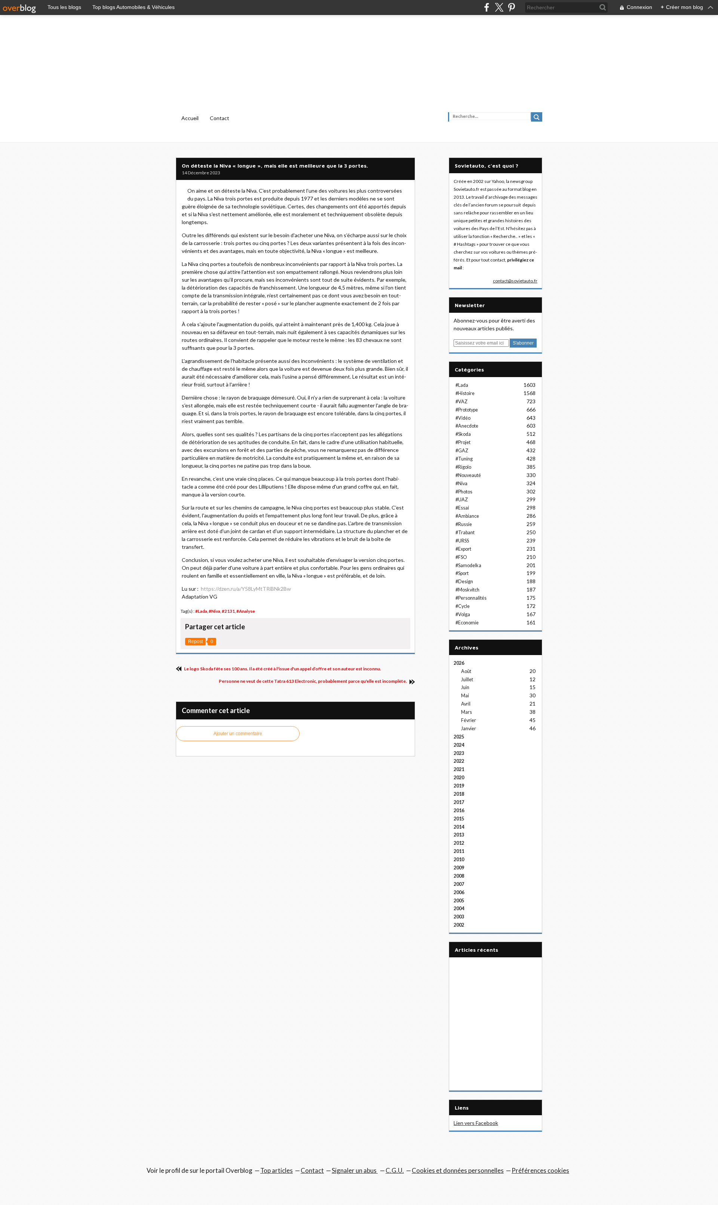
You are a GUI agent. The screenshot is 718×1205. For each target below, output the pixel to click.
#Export (463, 549)
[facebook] (486, 7)
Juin (465, 687)
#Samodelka (468, 565)
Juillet (467, 679)
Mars (466, 712)
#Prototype (466, 410)
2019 (459, 786)
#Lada (201, 611)
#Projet (462, 442)
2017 (459, 802)
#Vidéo (462, 418)
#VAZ (461, 401)
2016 (459, 810)
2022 (459, 761)
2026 (459, 663)
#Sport (462, 573)
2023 (459, 753)
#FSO (461, 557)
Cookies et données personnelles (458, 1170)
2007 (459, 884)
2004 (459, 908)
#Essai (462, 508)
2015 (459, 819)
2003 (459, 917)
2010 (459, 859)
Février (468, 720)
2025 (459, 737)
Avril (465, 704)
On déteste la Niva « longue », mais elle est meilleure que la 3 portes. (275, 165)
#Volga (462, 614)
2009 (459, 868)
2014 (459, 827)
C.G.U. (395, 1170)
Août (466, 671)
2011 (459, 851)
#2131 (228, 611)
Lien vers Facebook (476, 1123)
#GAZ (461, 450)
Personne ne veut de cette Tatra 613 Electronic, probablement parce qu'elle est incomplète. (313, 681)
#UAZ (461, 499)
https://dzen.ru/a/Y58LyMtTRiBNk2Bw (246, 588)
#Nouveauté (468, 475)
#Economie (467, 623)
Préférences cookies (540, 1170)
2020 (459, 777)
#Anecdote (466, 426)
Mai (465, 695)
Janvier (468, 728)
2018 (459, 794)
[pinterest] (511, 7)
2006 (459, 892)
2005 (459, 900)
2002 (459, 925)
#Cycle (462, 606)
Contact (219, 118)
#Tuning (464, 459)
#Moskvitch (467, 590)
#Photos (463, 492)
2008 (459, 876)
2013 (459, 835)
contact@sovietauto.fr (515, 281)
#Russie (463, 524)
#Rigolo (463, 467)
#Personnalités (471, 598)
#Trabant (465, 532)
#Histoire (465, 393)
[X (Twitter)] (499, 7)
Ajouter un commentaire (238, 733)
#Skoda (463, 434)
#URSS (462, 541)
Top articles (276, 1170)
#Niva (214, 611)
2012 (459, 843)
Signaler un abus (355, 1170)
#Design (464, 581)
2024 (459, 745)
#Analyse (245, 611)
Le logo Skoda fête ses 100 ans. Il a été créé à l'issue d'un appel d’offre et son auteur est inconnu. (282, 669)
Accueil (190, 118)
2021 (459, 769)
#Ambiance (467, 516)
